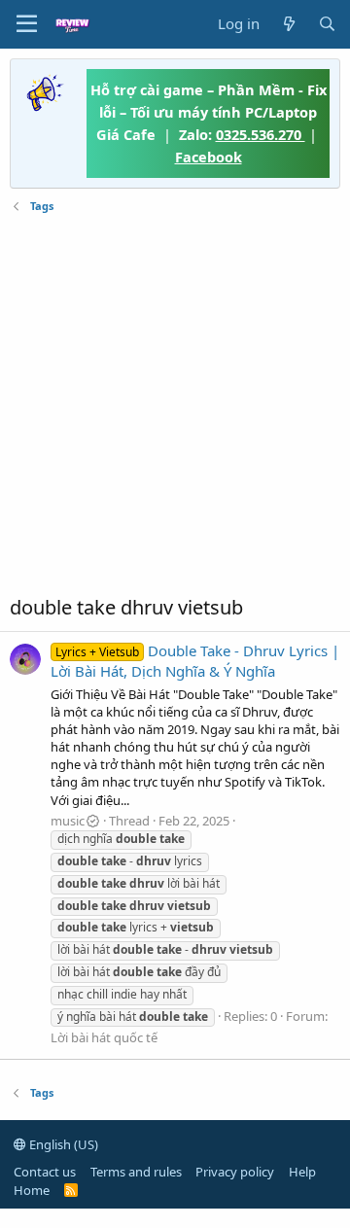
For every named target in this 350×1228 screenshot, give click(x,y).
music (68, 820)
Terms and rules (136, 1171)
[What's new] (288, 24)
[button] (27, 24)
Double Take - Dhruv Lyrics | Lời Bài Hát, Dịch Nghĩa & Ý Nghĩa (195, 661)
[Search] (327, 24)
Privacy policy (234, 1171)
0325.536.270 (260, 134)
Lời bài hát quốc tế (104, 1037)
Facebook (208, 156)
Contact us (45, 1171)
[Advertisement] (175, 404)
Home (32, 1190)
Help (302, 1171)
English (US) (62, 1144)
